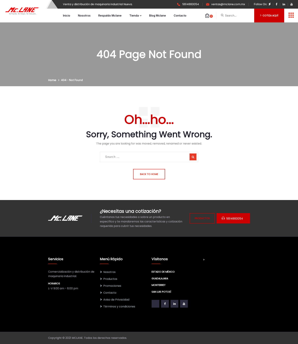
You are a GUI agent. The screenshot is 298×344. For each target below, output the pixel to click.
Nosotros (84, 15)
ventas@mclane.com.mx (228, 4)
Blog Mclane (157, 15)
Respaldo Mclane (110, 15)
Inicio (66, 15)
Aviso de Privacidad (116, 300)
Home (53, 80)
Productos (110, 279)
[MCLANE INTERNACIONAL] (22, 11)
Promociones (112, 286)
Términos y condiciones (119, 306)
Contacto (180, 15)
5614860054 (190, 4)
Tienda (134, 15)
